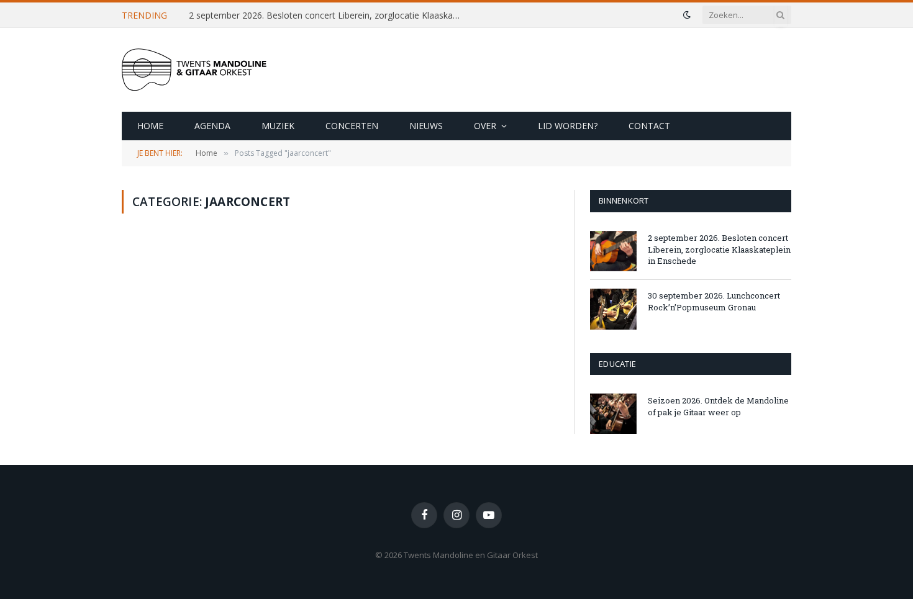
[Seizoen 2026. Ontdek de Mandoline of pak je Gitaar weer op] (613, 414)
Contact (649, 126)
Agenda (212, 126)
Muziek (277, 126)
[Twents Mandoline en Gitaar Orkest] (215, 70)
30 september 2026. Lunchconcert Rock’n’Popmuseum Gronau (714, 301)
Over (485, 126)
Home (150, 126)
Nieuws (426, 126)
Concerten (351, 126)
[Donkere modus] (687, 15)
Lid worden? (567, 126)
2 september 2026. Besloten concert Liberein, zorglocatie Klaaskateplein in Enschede (328, 15)
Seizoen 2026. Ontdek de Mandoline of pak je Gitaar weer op (718, 406)
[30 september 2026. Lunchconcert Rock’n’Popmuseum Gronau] (613, 309)
